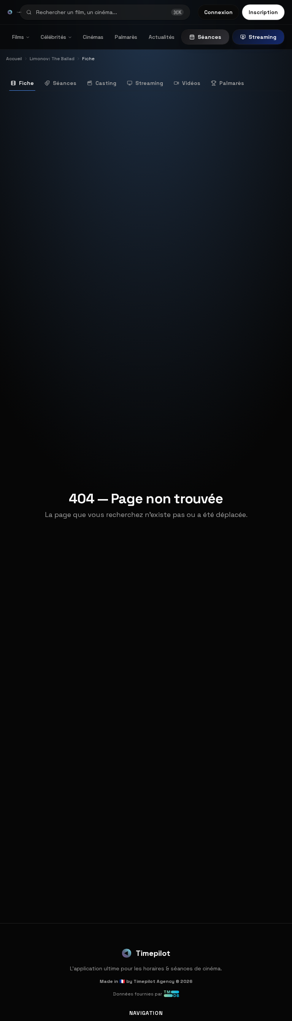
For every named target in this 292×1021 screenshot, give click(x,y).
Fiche (26, 83)
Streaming (262, 37)
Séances (209, 37)
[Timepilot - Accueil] (10, 12)
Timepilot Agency (154, 981)
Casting (105, 83)
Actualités (162, 37)
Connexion (218, 12)
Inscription (263, 12)
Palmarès (126, 37)
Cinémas (93, 37)
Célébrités (53, 37)
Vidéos (191, 83)
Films (18, 37)
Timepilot (153, 953)
